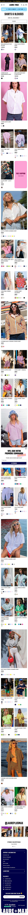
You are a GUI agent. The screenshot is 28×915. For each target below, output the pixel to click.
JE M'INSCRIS (14, 463)
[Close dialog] (26, 448)
